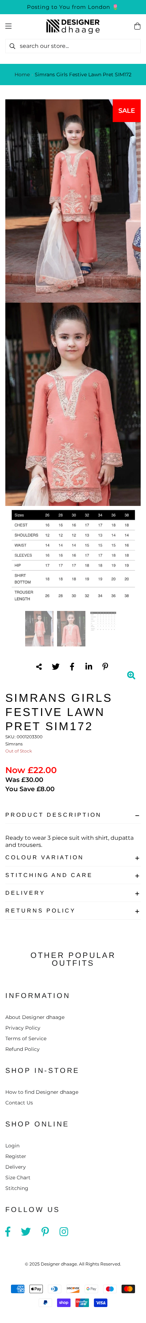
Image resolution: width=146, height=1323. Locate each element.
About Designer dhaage (34, 1017)
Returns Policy (40, 911)
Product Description (53, 815)
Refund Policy (22, 1049)
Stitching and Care (49, 875)
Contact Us (19, 1102)
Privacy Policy (22, 1028)
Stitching (16, 1188)
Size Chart (17, 1177)
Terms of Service (25, 1038)
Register (15, 1156)
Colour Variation (44, 857)
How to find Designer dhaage (41, 1092)
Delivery (25, 893)
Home (22, 74)
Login (12, 1145)
